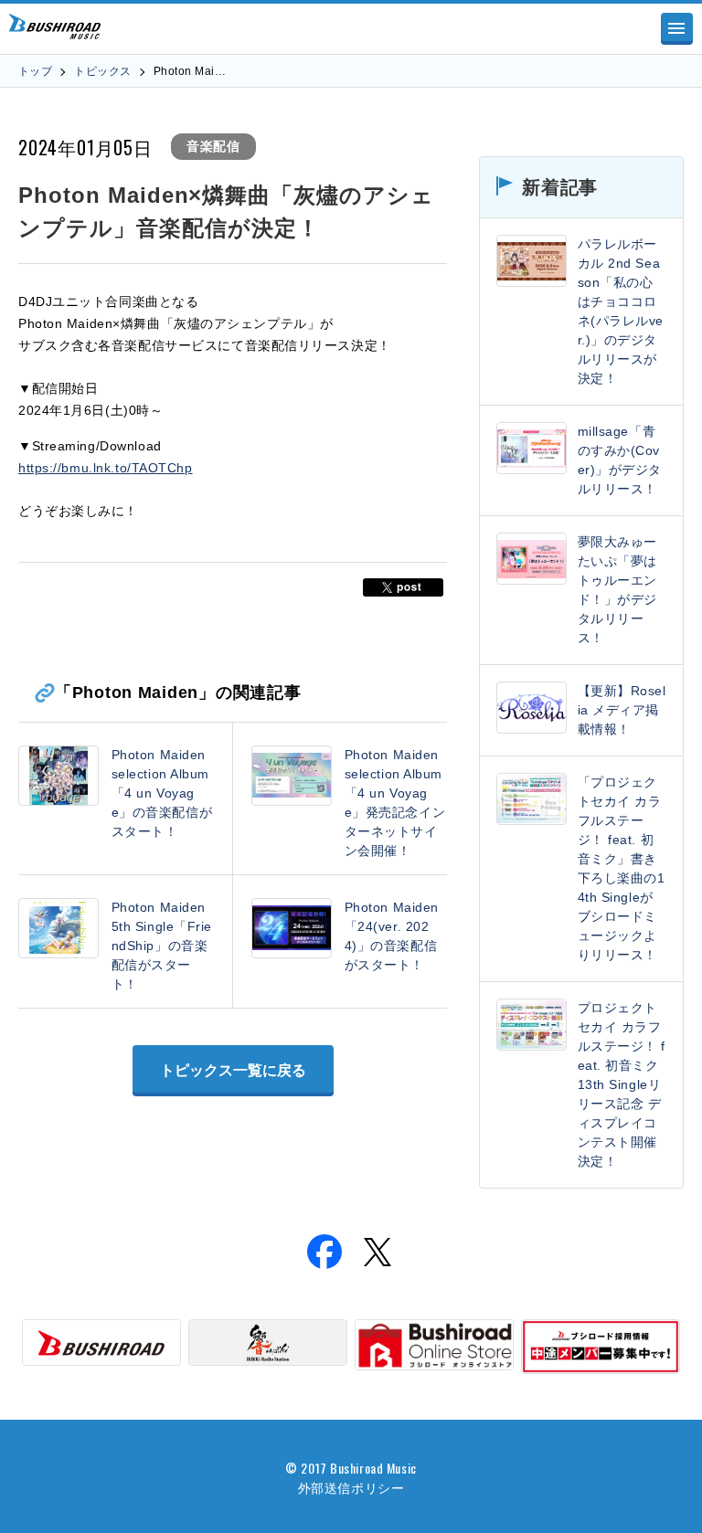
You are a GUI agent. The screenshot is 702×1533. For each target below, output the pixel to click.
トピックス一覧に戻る (233, 1070)
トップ (35, 71)
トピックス (102, 71)
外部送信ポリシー (351, 1486)
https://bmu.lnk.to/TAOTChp (105, 467)
